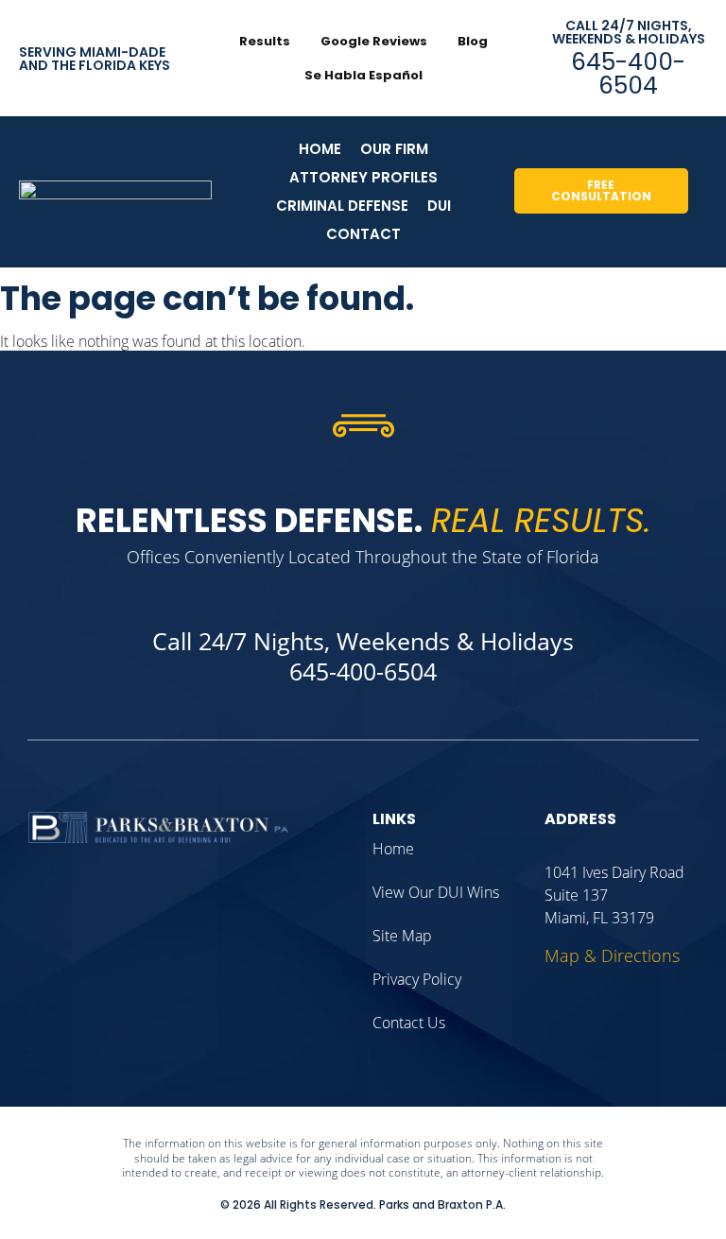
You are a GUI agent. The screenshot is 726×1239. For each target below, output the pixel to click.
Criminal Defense (342, 205)
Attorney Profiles (363, 177)
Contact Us (408, 1022)
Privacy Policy (416, 979)
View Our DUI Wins (435, 892)
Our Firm (394, 149)
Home (320, 149)
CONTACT (363, 234)
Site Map (402, 935)
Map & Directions (612, 955)
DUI (439, 205)
